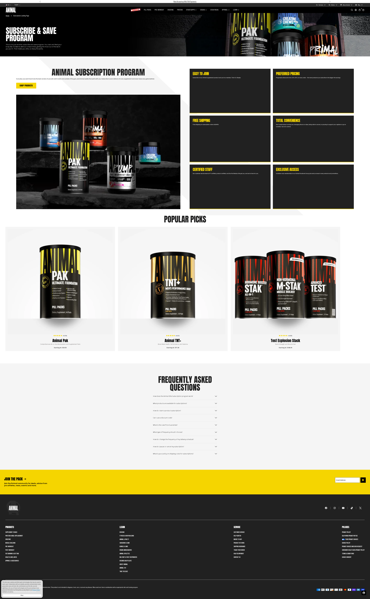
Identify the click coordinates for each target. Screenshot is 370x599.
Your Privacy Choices (351, 539)
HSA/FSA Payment (239, 554)
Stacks (202, 10)
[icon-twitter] (360, 508)
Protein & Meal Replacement (14, 536)
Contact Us (237, 557)
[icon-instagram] (334, 508)
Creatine (170, 10)
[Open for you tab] (364, 593)
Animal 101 (123, 568)
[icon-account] (356, 10)
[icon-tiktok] (352, 508)
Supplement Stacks (11, 532)
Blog (359, 5)
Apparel (225, 10)
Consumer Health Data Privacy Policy (353, 550)
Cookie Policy (346, 543)
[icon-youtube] (343, 508)
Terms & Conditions (348, 554)
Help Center (237, 536)
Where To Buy (238, 539)
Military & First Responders (128, 557)
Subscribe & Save (125, 543)
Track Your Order (239, 550)
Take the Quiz (124, 571)
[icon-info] (363, 10)
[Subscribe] (363, 480)
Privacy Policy (346, 532)
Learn (235, 10)
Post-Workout (9, 550)
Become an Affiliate (126, 561)
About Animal (346, 5)
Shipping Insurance (239, 546)
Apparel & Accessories (12, 561)
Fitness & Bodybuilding (127, 536)
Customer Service (239, 532)
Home (7, 16)
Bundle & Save (124, 546)
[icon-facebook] (326, 508)
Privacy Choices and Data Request (352, 546)
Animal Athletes (125, 554)
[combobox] (17, 5)
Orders (333, 5)
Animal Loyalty (124, 539)
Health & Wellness (11, 557)
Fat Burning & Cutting (12, 554)
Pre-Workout (159, 10)
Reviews (122, 532)
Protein (180, 10)
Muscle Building (10, 543)
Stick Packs (214, 10)
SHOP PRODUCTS (26, 85)
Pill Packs (147, 10)
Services (321, 5)
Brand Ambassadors (126, 550)
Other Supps (190, 10)
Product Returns (239, 543)
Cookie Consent (346, 557)
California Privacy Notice (350, 536)
